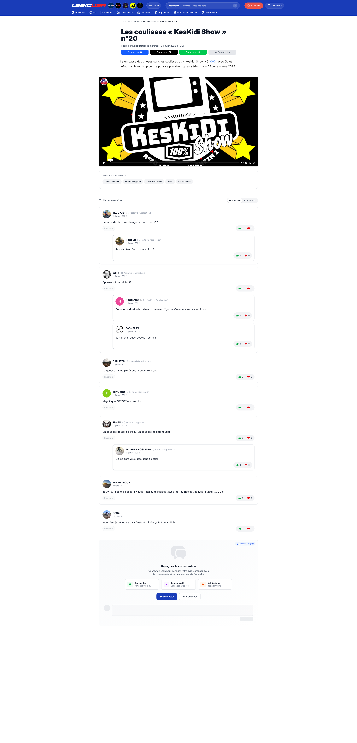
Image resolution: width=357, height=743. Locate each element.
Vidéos (136, 21)
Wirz (116, 272)
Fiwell (117, 422)
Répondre (108, 228)
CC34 (116, 513)
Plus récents (250, 200)
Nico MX (131, 240)
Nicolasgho (134, 299)
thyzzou (119, 391)
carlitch (119, 361)
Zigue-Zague (121, 482)
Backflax (132, 328)
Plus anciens (235, 200)
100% (213, 61)
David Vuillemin (112, 181)
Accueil (126, 21)
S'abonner (191, 596)
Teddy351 (119, 212)
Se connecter (167, 596)
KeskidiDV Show (154, 181)
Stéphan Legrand (133, 181)
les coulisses (184, 181)
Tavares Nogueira (138, 449)
